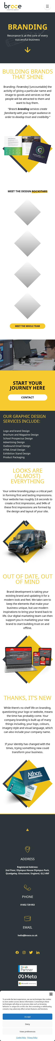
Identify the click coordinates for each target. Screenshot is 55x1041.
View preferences (27, 1031)
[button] (51, 994)
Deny (27, 1024)
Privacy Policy (32, 1037)
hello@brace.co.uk (27, 935)
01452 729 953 (27, 904)
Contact (27, 397)
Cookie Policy (21, 1037)
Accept (27, 1016)
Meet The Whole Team (27, 326)
